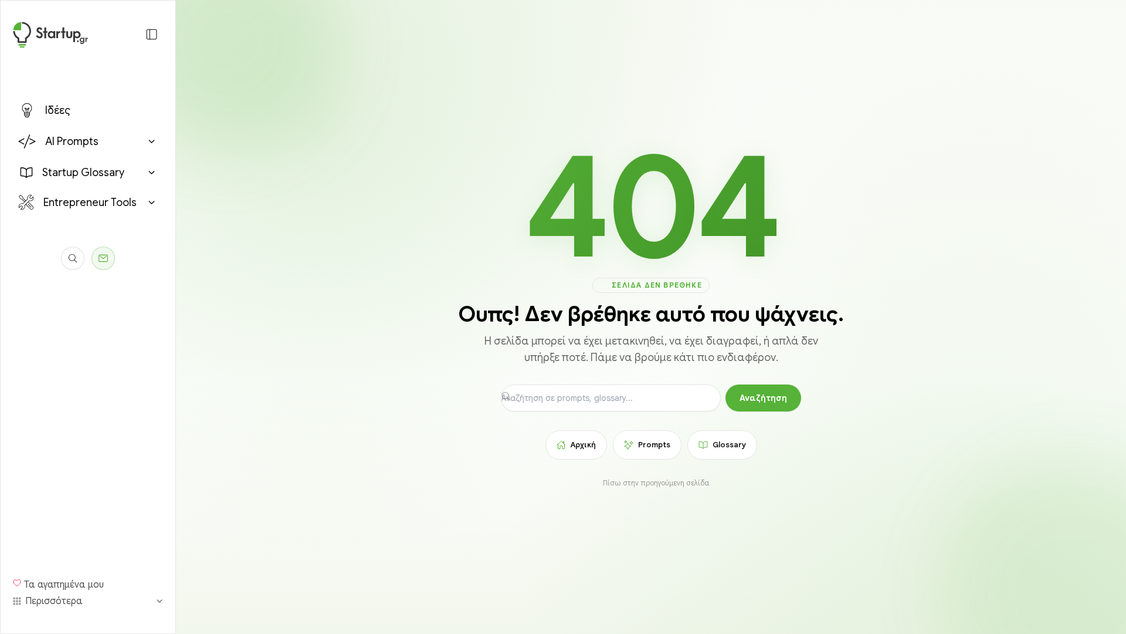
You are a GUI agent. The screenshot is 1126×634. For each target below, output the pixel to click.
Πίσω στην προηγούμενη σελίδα (656, 482)
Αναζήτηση (763, 398)
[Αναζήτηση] (72, 258)
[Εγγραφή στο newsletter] (103, 258)
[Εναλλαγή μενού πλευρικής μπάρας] (152, 34)
